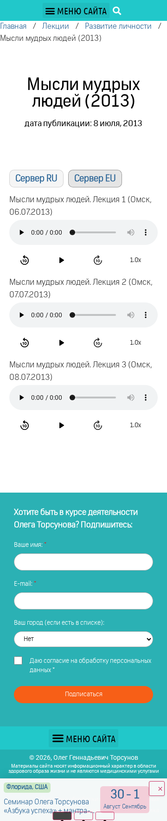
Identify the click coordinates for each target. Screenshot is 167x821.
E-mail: (24, 584)
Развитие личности (118, 27)
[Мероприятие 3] (105, 816)
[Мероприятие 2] (83, 816)
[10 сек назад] (26, 260)
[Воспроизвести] (62, 260)
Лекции (55, 27)
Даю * (90, 665)
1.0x (135, 260)
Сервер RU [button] (36, 178)
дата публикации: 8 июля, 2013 (83, 124)
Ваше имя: (29, 545)
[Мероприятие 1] (62, 816)
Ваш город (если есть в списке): (59, 623)
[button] (76, 10)
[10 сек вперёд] (99, 260)
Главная (13, 27)
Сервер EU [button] (95, 178)
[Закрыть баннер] (157, 788)
